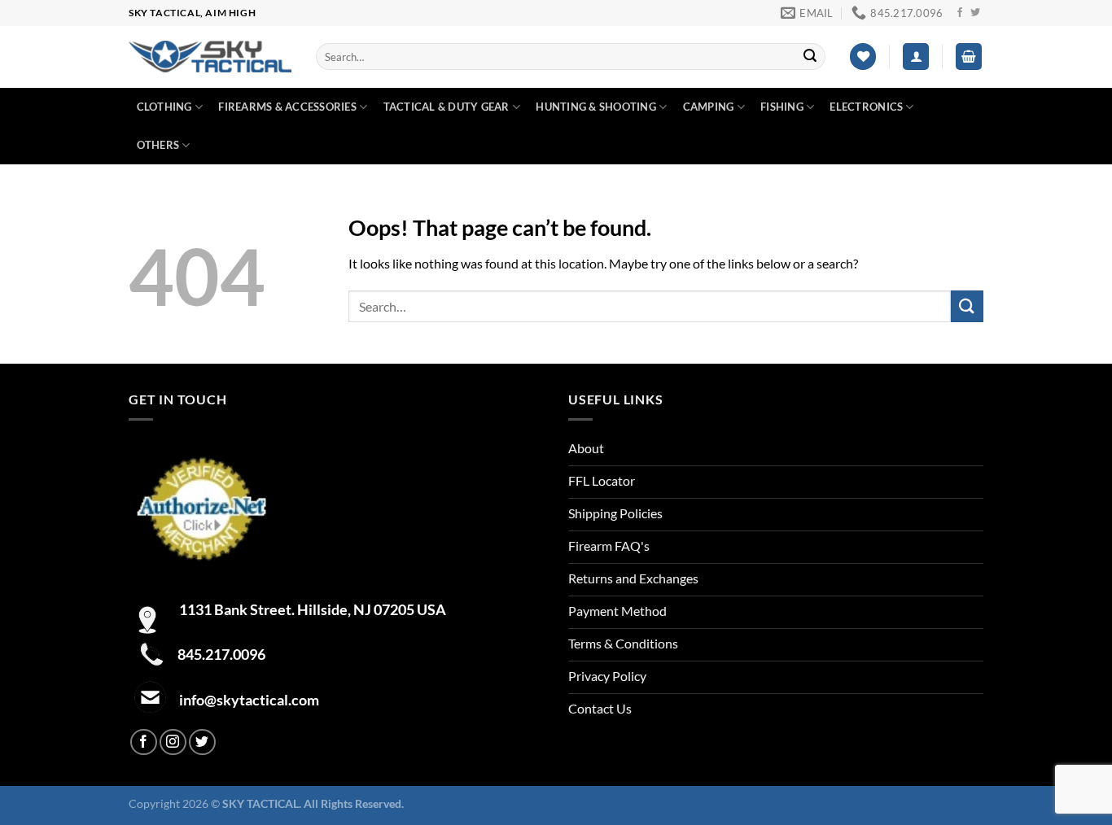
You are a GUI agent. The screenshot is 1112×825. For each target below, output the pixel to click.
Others (158, 144)
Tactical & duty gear (446, 106)
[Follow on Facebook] (960, 13)
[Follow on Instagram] (173, 742)
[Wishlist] (863, 56)
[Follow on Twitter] (975, 13)
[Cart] (969, 56)
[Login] (916, 56)
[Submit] (810, 57)
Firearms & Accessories (287, 106)
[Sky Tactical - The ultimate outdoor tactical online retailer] (210, 56)
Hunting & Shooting (596, 106)
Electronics (866, 106)
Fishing (781, 106)
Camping (708, 106)
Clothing (164, 106)
